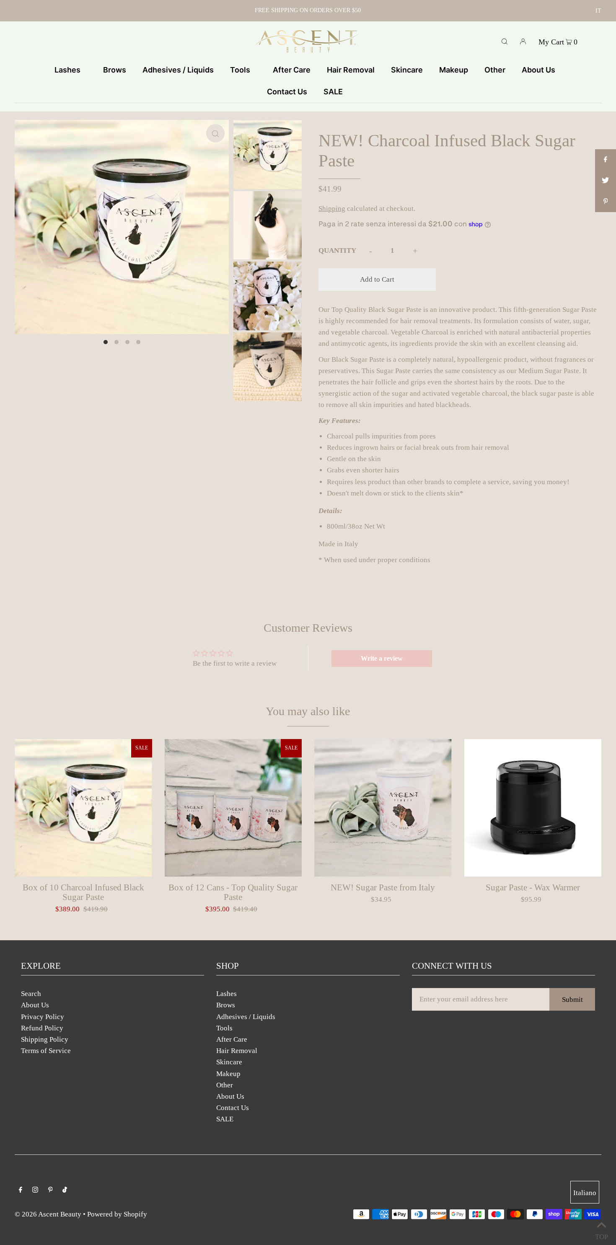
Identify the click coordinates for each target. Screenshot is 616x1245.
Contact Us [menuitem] (287, 91)
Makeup (228, 1074)
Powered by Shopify (117, 1214)
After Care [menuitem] (292, 69)
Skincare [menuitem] (407, 69)
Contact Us (232, 1108)
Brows (225, 1005)
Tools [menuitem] (240, 69)
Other (224, 1085)
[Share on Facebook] (605, 159)
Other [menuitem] (494, 69)
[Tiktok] (64, 1190)
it (598, 11)
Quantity (337, 250)
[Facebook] (20, 1190)
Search (31, 994)
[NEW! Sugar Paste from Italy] (383, 808)
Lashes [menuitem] (67, 69)
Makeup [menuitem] (453, 69)
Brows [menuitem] (114, 69)
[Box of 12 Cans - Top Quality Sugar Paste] (233, 808)
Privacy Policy (42, 1017)
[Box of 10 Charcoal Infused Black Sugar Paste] (83, 808)
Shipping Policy (44, 1039)
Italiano (584, 1193)
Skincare (229, 1062)
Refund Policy (42, 1028)
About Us (35, 1005)
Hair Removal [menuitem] (351, 69)
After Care (231, 1039)
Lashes (226, 994)
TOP (601, 1235)
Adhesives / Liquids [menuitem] (178, 69)
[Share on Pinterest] (605, 201)
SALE (224, 1119)
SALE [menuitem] (333, 91)
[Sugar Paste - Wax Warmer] (533, 808)
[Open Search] (504, 41)
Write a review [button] (382, 658)
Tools (224, 1028)
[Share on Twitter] (605, 180)
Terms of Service (46, 1051)
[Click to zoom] (215, 133)
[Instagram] (35, 1190)
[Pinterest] (50, 1190)
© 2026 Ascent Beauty (48, 1214)
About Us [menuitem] (538, 69)
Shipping (331, 209)
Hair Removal (236, 1051)
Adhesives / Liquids (245, 1017)
